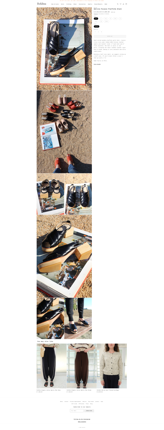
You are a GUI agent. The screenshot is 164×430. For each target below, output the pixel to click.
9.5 (96, 21)
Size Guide (97, 64)
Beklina (83, 427)
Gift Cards (74, 403)
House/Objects (98, 4)
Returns (84, 401)
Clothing (68, 4)
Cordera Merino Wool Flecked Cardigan (108, 390)
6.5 (96, 18)
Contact (66, 401)
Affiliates (81, 403)
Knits (62, 4)
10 (101, 21)
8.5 (115, 18)
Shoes (75, 4)
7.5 (106, 18)
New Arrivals (55, 4)
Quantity (96, 29)
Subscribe (89, 410)
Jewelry (90, 4)
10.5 (106, 21)
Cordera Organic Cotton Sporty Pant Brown (79, 390)
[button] (117, 4)
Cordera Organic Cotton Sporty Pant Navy (49, 390)
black (96, 26)
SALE (106, 4)
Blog (91, 403)
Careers (97, 401)
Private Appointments (75, 401)
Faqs (102, 401)
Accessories (82, 4)
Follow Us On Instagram (82, 419)
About (61, 401)
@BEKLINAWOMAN (82, 421)
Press (87, 403)
